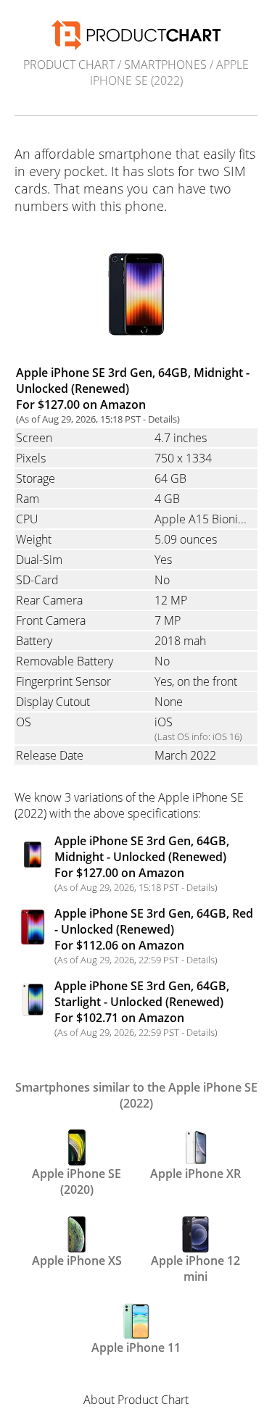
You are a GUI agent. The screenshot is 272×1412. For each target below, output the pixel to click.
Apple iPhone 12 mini (195, 1267)
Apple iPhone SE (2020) (76, 1180)
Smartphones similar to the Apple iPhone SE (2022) (136, 1095)
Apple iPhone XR (195, 1173)
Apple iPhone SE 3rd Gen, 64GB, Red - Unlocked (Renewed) (153, 929)
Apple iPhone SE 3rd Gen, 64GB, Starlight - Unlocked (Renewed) (141, 1002)
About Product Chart (136, 1400)
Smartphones (165, 64)
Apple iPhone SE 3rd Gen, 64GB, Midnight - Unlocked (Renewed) (141, 857)
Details (162, 418)
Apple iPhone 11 (136, 1347)
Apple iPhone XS (77, 1260)
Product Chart (69, 64)
